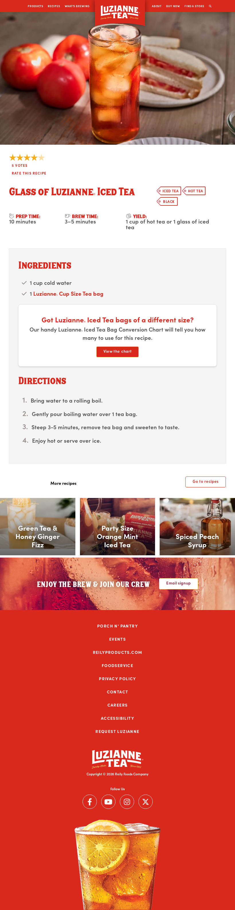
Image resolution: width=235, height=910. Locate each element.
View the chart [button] (117, 351)
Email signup (178, 583)
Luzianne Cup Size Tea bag (68, 293)
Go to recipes (206, 481)
